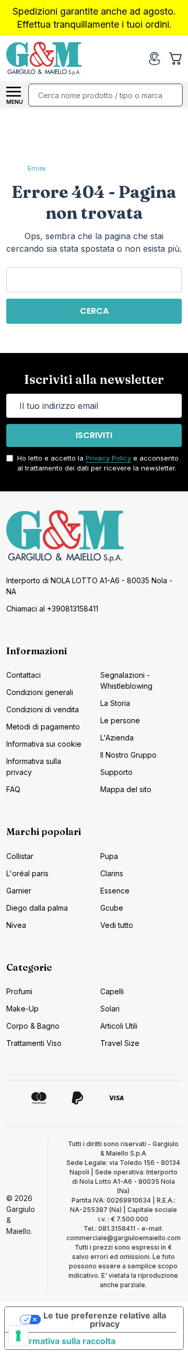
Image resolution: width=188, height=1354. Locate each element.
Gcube (111, 907)
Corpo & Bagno (33, 1025)
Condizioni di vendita (42, 709)
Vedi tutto (116, 925)
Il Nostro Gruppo (128, 754)
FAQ (13, 789)
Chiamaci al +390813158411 (52, 608)
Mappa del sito (125, 789)
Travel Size (119, 1043)
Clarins (111, 873)
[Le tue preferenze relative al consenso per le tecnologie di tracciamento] (18, 1336)
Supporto (116, 772)
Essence (115, 890)
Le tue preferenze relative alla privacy (104, 1319)
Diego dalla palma (37, 907)
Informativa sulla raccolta (64, 1341)
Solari (110, 1008)
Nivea (16, 925)
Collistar (19, 856)
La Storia (115, 703)
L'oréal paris (27, 873)
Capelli (112, 991)
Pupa (109, 856)
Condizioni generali (39, 692)
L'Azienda (117, 737)
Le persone (120, 720)
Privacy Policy (108, 458)
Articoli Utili (118, 1025)
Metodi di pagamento (43, 726)
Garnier (18, 890)
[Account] (154, 58)
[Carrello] (176, 58)
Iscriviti (94, 435)
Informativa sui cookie (43, 743)
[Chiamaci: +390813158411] (133, 58)
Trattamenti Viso (34, 1043)
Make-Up (22, 1008)
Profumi (19, 991)
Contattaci (23, 674)
